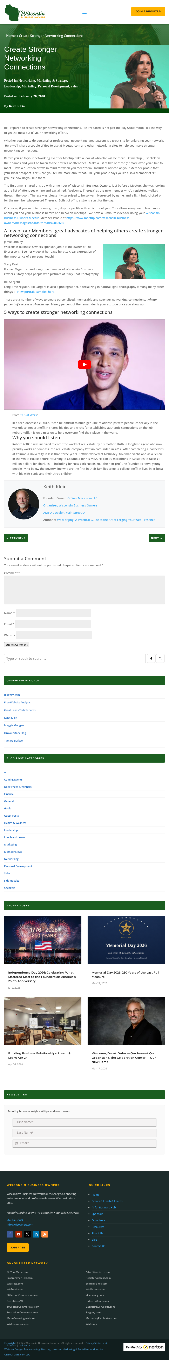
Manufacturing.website (21, 1318)
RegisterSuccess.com (98, 1278)
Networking (11, 859)
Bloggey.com (12, 695)
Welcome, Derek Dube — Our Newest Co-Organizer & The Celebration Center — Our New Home (124, 1057)
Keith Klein (55, 486)
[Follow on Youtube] (18, 1234)
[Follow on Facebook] (10, 1234)
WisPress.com (15, 1283)
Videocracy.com (95, 1295)
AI (5, 772)
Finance (9, 794)
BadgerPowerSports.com (100, 1306)
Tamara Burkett (13, 740)
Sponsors (97, 1214)
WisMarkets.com (95, 1289)
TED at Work (28, 415)
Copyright (10, 1343)
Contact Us (98, 1246)
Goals (7, 808)
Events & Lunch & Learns (107, 1201)
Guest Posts (11, 815)
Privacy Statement (96, 1343)
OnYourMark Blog (15, 733)
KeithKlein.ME (15, 1301)
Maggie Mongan (14, 725)
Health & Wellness (15, 823)
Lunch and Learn (14, 837)
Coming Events (13, 779)
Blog (94, 1239)
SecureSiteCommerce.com (22, 1312)
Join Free (18, 1247)
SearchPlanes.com (96, 1283)
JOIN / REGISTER (148, 11)
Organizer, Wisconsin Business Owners (70, 505)
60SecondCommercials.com (23, 1306)
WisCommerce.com (18, 1324)
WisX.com (91, 1324)
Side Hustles (11, 880)
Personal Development (53, 86)
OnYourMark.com (17, 1272)
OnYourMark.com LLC (82, 498)
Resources (98, 1227)
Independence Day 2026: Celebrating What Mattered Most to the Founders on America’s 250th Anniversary (42, 977)
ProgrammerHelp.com (20, 1278)
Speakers (9, 888)
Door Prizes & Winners (18, 787)
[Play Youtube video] (84, 364)
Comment (12, 573)
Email (9, 624)
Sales (74, 86)
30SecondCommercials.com (23, 1295)
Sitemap (11, 1345)
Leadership (12, 86)
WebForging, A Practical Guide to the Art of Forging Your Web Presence (106, 520)
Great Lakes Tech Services (19, 710)
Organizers (98, 1220)
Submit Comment (17, 644)
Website (9, 635)
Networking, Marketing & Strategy (43, 80)
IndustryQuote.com (97, 1301)
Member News (13, 852)
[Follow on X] (27, 1234)
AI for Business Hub (104, 1207)
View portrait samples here (35, 292)
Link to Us (25, 1345)
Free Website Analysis (17, 702)
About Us (97, 1233)
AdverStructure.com (98, 1272)
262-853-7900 (15, 1220)
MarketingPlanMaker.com (101, 1318)
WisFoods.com (15, 1289)
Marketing (29, 86)
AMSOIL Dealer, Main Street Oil (64, 513)
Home (11, 35)
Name (9, 613)
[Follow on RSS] (44, 1234)
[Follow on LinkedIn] (36, 1234)
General (9, 801)
